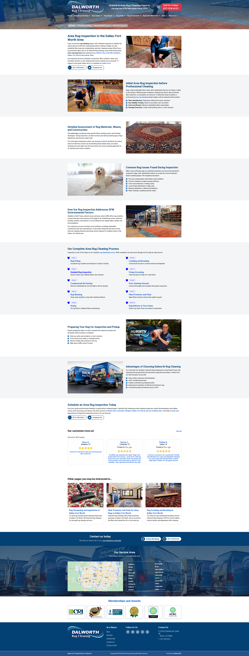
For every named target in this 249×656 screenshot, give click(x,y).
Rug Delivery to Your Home (141, 306)
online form (106, 63)
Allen (130, 570)
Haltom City (100, 53)
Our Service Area (124, 552)
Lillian (157, 584)
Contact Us (97, 68)
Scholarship (111, 638)
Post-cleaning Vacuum (139, 283)
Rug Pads (120, 16)
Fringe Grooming (136, 272)
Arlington (116, 53)
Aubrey (131, 587)
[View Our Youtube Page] (138, 632)
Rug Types (96, 16)
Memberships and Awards (124, 601)
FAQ (163, 16)
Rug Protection (133, 16)
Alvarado (131, 573)
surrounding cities (155, 411)
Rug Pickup (76, 261)
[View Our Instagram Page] (142, 632)
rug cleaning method (99, 141)
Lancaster (158, 575)
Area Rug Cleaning (81, 16)
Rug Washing (76, 294)
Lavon (157, 578)
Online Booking (152, 539)
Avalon (131, 590)
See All (178, 431)
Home (70, 16)
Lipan (157, 589)
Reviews (110, 635)
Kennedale (159, 564)
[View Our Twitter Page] (133, 632)
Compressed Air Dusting (81, 283)
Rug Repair (108, 16)
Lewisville (109, 53)
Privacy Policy (112, 645)
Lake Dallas (159, 569)
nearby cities (89, 55)
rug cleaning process (107, 252)
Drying (73, 306)
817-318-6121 (171, 8)
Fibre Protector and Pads (140, 294)
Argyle (130, 581)
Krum (157, 567)
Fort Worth (77, 55)
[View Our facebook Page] (128, 632)
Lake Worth (159, 572)
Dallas (70, 55)
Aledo (130, 567)
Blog (108, 632)
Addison (131, 564)
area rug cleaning (141, 97)
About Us (172, 16)
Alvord (130, 576)
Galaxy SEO (177, 653)
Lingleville (158, 586)
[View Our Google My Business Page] (147, 632)
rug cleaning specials (111, 540)
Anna (130, 578)
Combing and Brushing (139, 261)
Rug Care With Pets (150, 16)
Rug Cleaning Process (102, 25)
